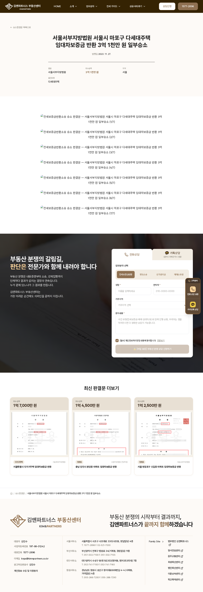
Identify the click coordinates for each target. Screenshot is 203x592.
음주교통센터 (174, 556)
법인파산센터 (174, 568)
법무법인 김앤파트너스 (178, 541)
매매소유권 (178, 274)
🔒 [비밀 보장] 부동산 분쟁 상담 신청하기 (152, 349)
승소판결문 (20, 493)
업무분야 (90, 6)
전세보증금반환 (125, 274)
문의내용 (119, 313)
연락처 (156, 285)
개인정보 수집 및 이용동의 (26, 570)
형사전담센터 (174, 550)
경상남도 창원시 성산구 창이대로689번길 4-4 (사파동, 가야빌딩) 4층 (107, 572)
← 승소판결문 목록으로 (20, 27)
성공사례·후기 (136, 6)
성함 (118, 285)
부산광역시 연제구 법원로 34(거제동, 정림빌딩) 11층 (106, 551)
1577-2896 (188, 6)
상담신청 (167, 6)
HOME (57, 6)
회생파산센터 (174, 562)
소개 (72, 6)
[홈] (22, 6)
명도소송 (143, 274)
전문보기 (161, 340)
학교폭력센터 (174, 579)
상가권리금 (161, 274)
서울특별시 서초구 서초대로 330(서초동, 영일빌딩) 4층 (107, 541)
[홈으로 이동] (11, 493)
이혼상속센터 (174, 573)
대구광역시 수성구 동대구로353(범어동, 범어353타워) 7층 (109, 560)
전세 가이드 (112, 6)
